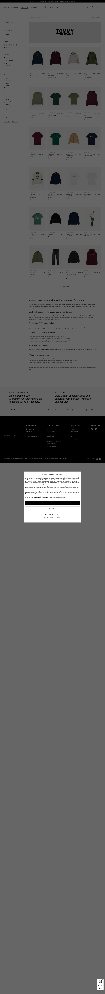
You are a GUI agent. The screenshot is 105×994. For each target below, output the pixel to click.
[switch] (100, 988)
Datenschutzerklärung (53, 497)
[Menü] (103, 980)
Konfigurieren (52, 508)
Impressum (63, 497)
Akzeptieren (52, 503)
